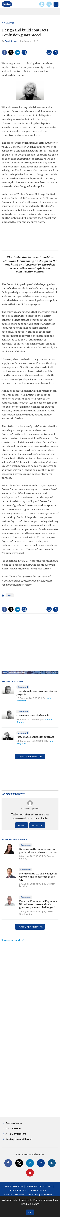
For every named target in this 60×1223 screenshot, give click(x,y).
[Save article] (55, 52)
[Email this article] (24, 52)
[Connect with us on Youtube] (30, 1173)
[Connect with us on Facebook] (8, 1163)
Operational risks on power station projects (37, 692)
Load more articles (30, 756)
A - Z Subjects (13, 1128)
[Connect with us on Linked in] (30, 1163)
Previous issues (14, 1123)
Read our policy (30, 1203)
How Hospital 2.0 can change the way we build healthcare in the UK (38, 876)
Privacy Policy (38, 1190)
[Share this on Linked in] (17, 52)
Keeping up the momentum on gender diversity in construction (38, 850)
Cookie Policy (18, 1190)
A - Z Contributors (16, 1133)
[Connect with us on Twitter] (19, 1163)
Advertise (46, 1194)
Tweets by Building (13, 940)
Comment (8, 23)
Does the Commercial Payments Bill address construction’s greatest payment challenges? (38, 904)
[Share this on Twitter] (11, 52)
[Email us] (41, 1163)
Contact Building (14, 1194)
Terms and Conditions (39, 1186)
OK (30, 1212)
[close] (58, 45)
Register (37, 825)
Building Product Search (19, 1139)
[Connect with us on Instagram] (52, 1163)
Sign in (17, 45)
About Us (33, 1194)
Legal (9, 595)
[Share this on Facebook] (4, 52)
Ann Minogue (11, 41)
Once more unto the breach (32, 715)
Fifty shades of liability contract (35, 736)
